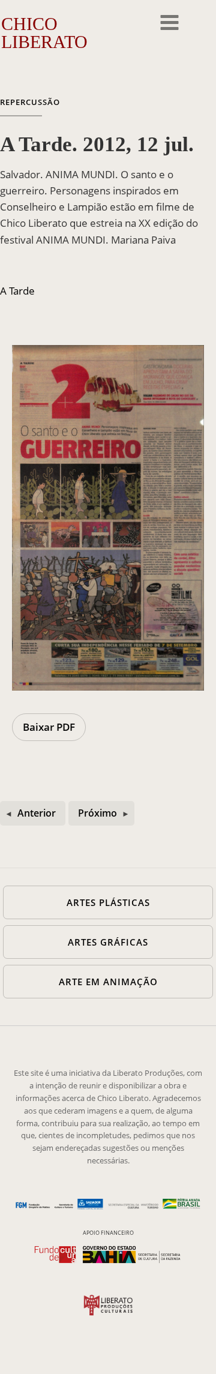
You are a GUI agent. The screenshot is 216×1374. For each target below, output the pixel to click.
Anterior (36, 813)
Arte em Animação (108, 982)
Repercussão (30, 102)
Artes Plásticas (108, 902)
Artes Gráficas (108, 942)
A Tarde (17, 291)
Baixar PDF (49, 727)
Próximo (97, 813)
